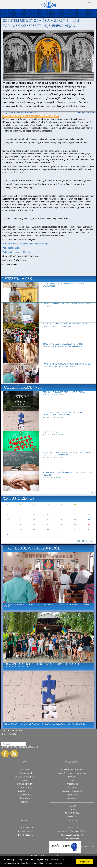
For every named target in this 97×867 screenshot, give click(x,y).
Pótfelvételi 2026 (50, 432)
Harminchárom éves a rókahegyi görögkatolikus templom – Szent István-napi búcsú (66, 365)
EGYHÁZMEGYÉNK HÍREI (25, 773)
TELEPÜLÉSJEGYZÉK (72, 795)
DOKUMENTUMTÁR (72, 813)
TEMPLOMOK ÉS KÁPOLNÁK (72, 791)
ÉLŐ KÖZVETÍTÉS (72, 817)
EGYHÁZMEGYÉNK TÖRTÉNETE (72, 770)
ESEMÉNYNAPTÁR (25, 795)
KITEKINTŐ (25, 780)
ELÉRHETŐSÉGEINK (72, 828)
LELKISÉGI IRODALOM (25, 835)
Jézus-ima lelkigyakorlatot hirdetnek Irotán (64, 392)
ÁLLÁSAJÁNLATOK (25, 788)
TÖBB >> (92, 492)
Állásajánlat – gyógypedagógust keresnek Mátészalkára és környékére (63, 413)
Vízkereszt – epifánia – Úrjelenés (17, 252)
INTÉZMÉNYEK (72, 784)
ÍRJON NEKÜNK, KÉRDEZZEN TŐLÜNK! (72, 831)
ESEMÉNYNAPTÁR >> (86, 541)
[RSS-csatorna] (14, 753)
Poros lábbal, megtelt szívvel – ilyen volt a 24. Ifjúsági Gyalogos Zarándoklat (65, 325)
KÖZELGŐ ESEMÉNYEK (24, 784)
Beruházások (87, 847)
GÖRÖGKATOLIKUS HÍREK (25, 777)
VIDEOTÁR (72, 810)
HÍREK (21, 730)
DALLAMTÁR (72, 806)
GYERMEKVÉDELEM (72, 839)
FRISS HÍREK (24, 770)
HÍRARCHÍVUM (24, 798)
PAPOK (72, 780)
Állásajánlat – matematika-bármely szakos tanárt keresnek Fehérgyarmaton (67, 453)
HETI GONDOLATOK (25, 831)
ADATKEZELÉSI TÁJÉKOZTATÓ (72, 835)
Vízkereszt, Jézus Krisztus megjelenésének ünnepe (25, 244)
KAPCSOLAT (72, 820)
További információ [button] (53, 863)
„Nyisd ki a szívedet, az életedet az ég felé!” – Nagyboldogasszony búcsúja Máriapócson (64, 345)
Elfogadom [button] (84, 862)
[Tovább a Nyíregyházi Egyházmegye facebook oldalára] (5, 753)
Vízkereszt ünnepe (10, 248)
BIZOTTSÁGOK (72, 788)
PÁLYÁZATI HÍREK (24, 791)
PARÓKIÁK (72, 777)
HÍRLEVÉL (24, 802)
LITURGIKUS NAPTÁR (25, 828)
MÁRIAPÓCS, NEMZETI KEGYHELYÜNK (72, 773)
